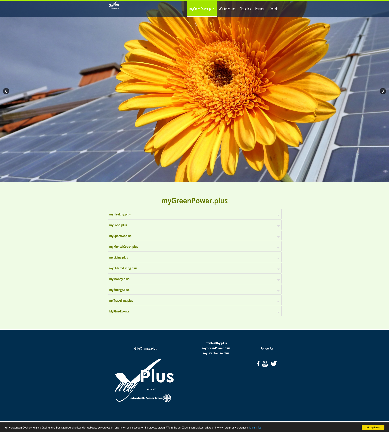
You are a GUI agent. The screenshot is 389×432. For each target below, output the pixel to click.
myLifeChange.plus (144, 348)
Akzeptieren (373, 427)
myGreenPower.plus (216, 348)
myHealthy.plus (216, 343)
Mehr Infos (255, 427)
